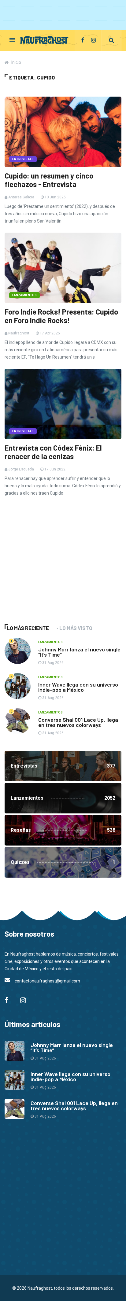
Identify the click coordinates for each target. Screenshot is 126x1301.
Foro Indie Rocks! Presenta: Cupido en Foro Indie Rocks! (61, 316)
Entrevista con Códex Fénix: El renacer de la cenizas (53, 452)
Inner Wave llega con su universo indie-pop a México (78, 687)
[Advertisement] (50, 568)
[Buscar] (111, 40)
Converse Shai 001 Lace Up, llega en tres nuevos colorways (78, 722)
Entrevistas (23, 159)
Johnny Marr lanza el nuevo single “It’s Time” (79, 652)
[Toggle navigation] (12, 40)
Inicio (16, 62)
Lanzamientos (24, 295)
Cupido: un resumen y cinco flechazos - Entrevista (49, 180)
